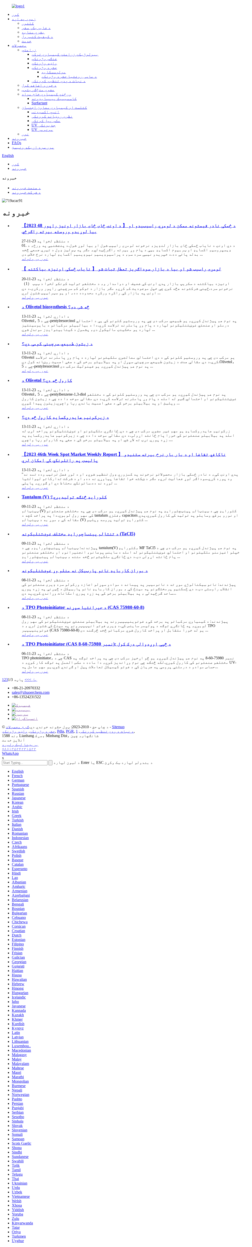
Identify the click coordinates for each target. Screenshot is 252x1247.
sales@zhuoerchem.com (30, 692)
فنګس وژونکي (44, 59)
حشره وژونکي (44, 67)
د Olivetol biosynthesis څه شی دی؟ (55, 306)
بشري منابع (33, 32)
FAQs (16, 143)
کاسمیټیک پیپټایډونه (54, 98)
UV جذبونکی (44, 125)
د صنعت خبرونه (26, 188)
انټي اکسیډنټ (46, 112)
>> (27, 679)
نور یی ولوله (35, 259)
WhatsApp (10, 753)
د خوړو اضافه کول (39, 85)
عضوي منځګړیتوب (38, 90)
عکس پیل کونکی (46, 121)
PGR (70, 731)
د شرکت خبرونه (26, 192)
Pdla (60, 731)
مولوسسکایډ (53, 72)
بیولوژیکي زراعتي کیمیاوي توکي (65, 54)
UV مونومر (42, 129)
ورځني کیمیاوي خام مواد (46, 94)
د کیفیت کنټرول (37, 36)
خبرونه (19, 138)
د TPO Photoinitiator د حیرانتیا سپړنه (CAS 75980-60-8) (83, 607)
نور (25, 134)
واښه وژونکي (44, 63)
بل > (33, 679)
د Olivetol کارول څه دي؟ (47, 380)
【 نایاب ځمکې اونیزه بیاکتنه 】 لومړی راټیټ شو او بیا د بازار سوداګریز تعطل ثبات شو (121, 268)
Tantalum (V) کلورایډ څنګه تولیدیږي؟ (64, 496)
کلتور (28, 23)
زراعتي (29, 50)
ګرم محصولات (17, 727)
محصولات (19, 45)
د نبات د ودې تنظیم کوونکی (59, 81)
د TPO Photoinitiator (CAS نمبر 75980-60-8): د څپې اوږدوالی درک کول (96, 644)
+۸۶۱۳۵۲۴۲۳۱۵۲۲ (19, 749)
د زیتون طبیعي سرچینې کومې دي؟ (57, 343)
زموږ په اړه (24, 19)
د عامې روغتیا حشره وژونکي (69, 76)
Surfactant (39, 103)
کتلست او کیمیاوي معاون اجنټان (54, 107)
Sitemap (118, 727)
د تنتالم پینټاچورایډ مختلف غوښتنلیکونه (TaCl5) (78, 533)
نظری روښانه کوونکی (52, 116)
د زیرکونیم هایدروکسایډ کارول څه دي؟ (65, 417)
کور (15, 14)
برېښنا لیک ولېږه (20, 744)
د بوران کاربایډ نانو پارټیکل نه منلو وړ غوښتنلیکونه (85, 570)
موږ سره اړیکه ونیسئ (33, 147)
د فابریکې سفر (36, 28)
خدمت (27, 41)
